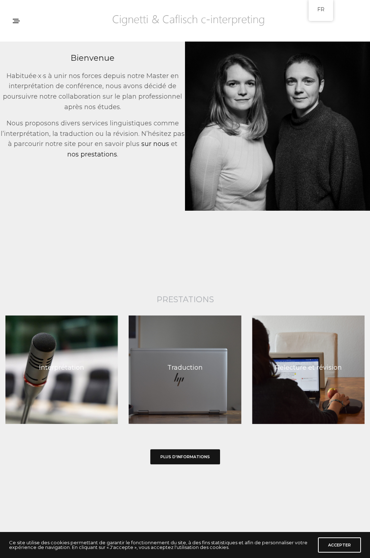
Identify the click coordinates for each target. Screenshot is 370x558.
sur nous (155, 144)
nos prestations (92, 154)
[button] (185, 456)
